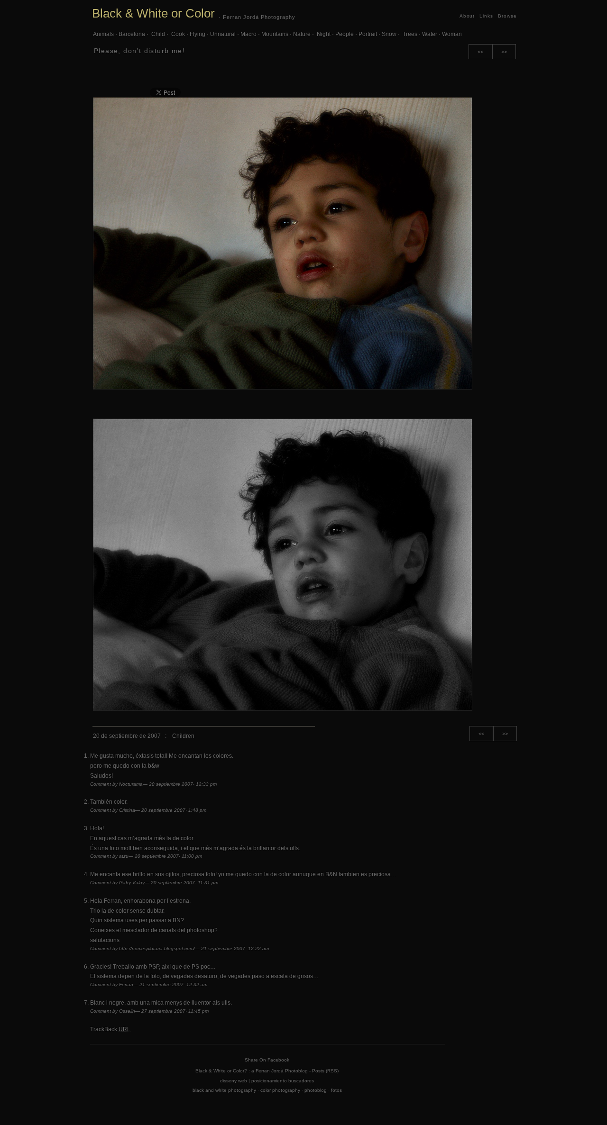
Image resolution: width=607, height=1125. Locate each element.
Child (157, 34)
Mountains (274, 34)
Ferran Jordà (270, 1070)
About (467, 15)
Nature (302, 34)
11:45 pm (198, 1011)
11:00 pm (192, 856)
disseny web (233, 1080)
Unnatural (223, 34)
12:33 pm (206, 784)
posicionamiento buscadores (282, 1080)
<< (480, 51)
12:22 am (258, 948)
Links (486, 15)
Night (323, 34)
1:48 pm (197, 810)
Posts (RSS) (325, 1070)
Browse (507, 15)
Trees (409, 34)
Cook (177, 34)
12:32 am (196, 984)
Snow (389, 34)
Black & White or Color (153, 13)
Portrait (368, 34)
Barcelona (132, 34)
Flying (197, 34)
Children (183, 736)
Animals (103, 34)
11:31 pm (208, 882)
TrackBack (110, 1029)
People (344, 34)
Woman (452, 34)
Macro (248, 34)
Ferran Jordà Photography (259, 17)
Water (429, 34)
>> (504, 51)
